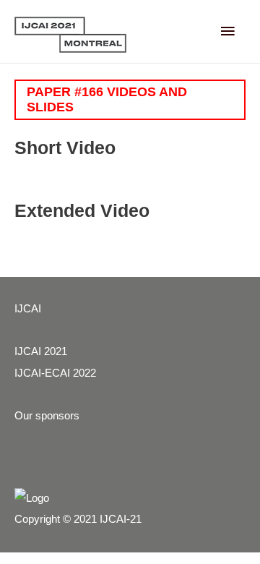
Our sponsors (46, 416)
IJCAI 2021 (40, 351)
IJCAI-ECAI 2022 (55, 373)
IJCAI (27, 309)
